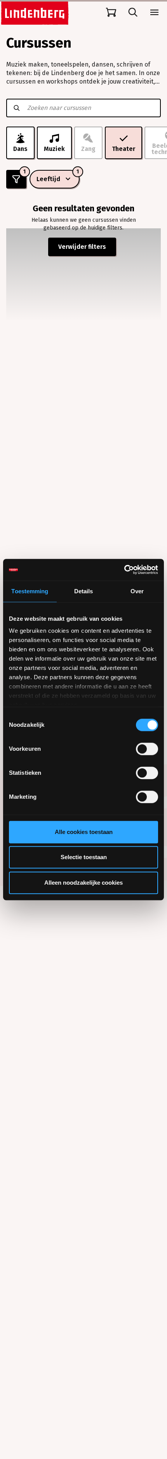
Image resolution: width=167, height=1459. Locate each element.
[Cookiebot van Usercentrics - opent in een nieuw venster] (124, 570)
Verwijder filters (82, 246)
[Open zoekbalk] (133, 12)
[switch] (147, 749)
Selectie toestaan (84, 857)
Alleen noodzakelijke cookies (83, 882)
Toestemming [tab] (29, 591)
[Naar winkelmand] (111, 12)
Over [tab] (137, 591)
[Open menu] (154, 12)
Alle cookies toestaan (84, 832)
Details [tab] (83, 591)
